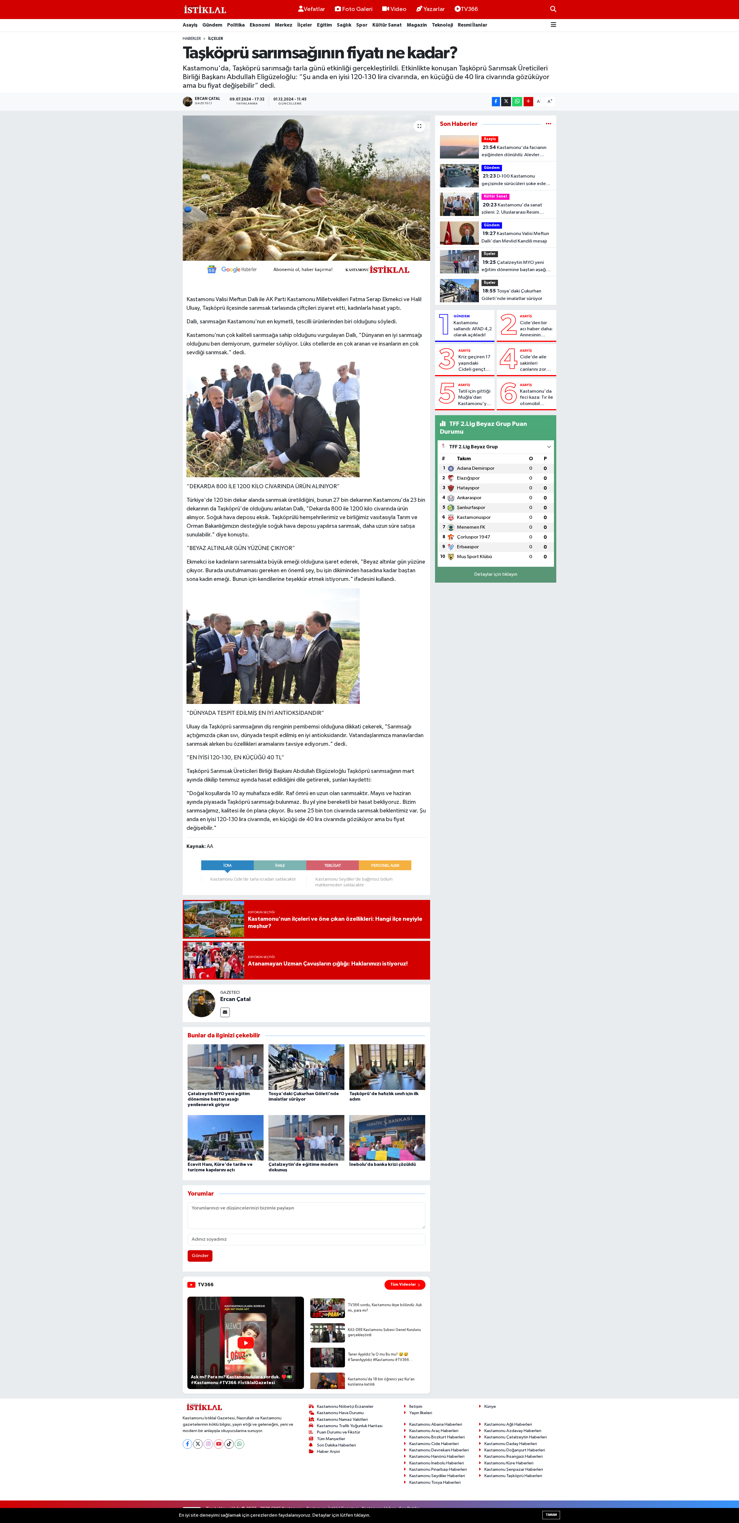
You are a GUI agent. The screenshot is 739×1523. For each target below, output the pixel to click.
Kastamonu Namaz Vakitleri (342, 1419)
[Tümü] (548, 124)
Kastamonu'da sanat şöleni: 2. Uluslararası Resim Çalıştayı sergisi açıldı (512, 209)
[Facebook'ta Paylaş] (496, 102)
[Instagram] (208, 1444)
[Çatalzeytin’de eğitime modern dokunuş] (306, 1137)
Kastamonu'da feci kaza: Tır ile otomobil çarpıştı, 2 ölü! (536, 398)
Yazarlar (434, 9)
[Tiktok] (229, 1444)
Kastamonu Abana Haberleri (435, 1424)
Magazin (417, 25)
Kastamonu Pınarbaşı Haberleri (438, 1469)
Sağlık (344, 25)
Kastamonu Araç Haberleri (433, 1431)
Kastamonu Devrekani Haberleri (439, 1450)
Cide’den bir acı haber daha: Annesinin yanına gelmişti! (536, 329)
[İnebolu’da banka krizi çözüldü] (387, 1137)
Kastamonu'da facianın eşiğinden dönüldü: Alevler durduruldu (514, 152)
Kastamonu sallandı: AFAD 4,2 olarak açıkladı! (473, 329)
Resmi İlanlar (472, 25)
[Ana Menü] (553, 25)
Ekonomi (260, 25)
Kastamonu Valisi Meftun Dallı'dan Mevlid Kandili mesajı (515, 237)
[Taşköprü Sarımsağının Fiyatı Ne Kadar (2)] (273, 646)
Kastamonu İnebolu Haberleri (436, 1463)
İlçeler (304, 25)
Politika (236, 25)
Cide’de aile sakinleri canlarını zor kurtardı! (533, 363)
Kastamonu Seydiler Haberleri (437, 1476)
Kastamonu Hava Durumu (340, 1413)
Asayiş (190, 25)
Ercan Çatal (235, 999)
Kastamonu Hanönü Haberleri (436, 1456)
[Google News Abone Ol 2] (306, 269)
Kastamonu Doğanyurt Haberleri (514, 1450)
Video (398, 9)
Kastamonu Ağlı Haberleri (508, 1424)
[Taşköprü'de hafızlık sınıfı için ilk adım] (387, 1067)
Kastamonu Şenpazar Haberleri (513, 1469)
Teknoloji (442, 25)
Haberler (192, 39)
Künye (490, 1406)
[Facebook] (187, 1444)
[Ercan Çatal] (201, 1003)
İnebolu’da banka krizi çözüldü (382, 1164)
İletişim (415, 1406)
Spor (361, 25)
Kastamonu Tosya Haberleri (435, 1482)
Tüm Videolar (403, 1284)
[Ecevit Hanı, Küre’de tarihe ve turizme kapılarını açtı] (226, 1137)
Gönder (200, 1255)
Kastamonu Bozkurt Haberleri (437, 1437)
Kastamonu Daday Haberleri (510, 1444)
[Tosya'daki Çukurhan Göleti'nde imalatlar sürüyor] (306, 1067)
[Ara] (553, 9)
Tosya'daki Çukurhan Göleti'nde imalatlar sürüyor (512, 294)
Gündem (212, 25)
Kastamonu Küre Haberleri (508, 1463)
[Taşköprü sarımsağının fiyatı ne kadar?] (306, 187)
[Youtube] (218, 1444)
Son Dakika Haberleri (336, 1445)
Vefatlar (314, 9)
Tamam (551, 1514)
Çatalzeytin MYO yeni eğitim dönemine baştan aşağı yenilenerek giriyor (219, 1099)
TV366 (469, 9)
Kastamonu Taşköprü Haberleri (513, 1476)
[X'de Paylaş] (506, 102)
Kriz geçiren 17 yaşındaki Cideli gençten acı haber (474, 363)
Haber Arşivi (328, 1451)
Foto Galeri (357, 9)
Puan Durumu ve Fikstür (338, 1432)
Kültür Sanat (387, 25)
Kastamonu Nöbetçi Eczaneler (345, 1406)
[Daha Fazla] (528, 102)
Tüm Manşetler (331, 1439)
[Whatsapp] (239, 1444)
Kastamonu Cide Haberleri (434, 1444)
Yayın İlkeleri (420, 1413)
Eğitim (324, 25)
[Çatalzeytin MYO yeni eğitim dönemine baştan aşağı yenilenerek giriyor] (226, 1067)
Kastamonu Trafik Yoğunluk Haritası (349, 1426)
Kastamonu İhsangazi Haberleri (513, 1456)
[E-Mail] (225, 1012)
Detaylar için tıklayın (495, 574)
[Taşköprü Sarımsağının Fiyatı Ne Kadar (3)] (273, 419)
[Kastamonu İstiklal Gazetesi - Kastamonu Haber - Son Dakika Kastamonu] (204, 9)
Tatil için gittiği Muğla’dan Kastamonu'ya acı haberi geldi (475, 398)
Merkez (283, 25)
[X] (198, 1444)
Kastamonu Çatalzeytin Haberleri (515, 1437)
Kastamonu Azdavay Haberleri (512, 1431)
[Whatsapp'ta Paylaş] (517, 102)
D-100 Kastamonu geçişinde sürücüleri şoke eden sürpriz (515, 180)
